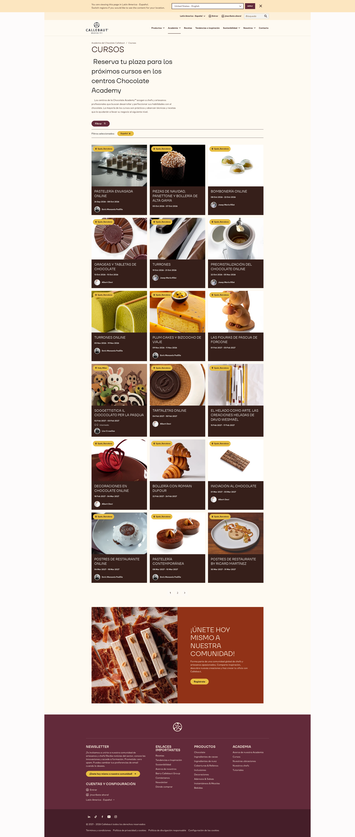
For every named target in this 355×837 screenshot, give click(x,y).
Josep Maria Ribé (226, 204)
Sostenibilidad (163, 764)
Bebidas (198, 787)
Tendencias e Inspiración (169, 760)
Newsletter (162, 782)
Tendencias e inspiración (207, 28)
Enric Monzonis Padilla (112, 209)
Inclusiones (200, 770)
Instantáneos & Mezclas (207, 783)
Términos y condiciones (98, 830)
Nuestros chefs (241, 765)
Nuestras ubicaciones (244, 761)
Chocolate (199, 752)
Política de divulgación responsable (167, 830)
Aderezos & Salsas (204, 779)
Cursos (236, 756)
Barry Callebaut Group (168, 773)
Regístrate (199, 681)
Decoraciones (201, 774)
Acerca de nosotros (166, 769)
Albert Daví (107, 282)
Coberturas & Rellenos (206, 765)
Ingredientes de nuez (205, 761)
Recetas (188, 28)
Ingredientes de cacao (206, 756)
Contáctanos (163, 777)
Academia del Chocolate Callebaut (108, 43)
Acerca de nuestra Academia (248, 752)
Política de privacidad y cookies (129, 830)
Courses (132, 43)
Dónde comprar (164, 786)
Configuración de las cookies (203, 830)
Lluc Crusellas (108, 431)
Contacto (263, 28)
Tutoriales (238, 770)
